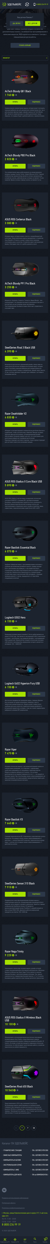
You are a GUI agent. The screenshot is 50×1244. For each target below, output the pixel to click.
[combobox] (25, 58)
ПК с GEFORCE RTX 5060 (40, 1155)
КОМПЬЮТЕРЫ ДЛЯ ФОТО (12, 1174)
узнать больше (25, 45)
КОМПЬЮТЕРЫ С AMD (11, 1170)
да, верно (16, 23)
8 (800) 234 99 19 (11, 1224)
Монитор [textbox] (6, 58)
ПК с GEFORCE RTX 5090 (40, 1170)
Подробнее (36, 102)
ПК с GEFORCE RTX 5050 (40, 1150)
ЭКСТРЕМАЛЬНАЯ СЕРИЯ (12, 1165)
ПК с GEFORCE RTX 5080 (40, 1165)
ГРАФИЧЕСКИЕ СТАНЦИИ (12, 1150)
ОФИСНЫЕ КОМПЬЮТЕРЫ (12, 1155)
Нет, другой (32, 23)
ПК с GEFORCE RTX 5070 (40, 1160)
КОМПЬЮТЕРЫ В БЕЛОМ (12, 1160)
